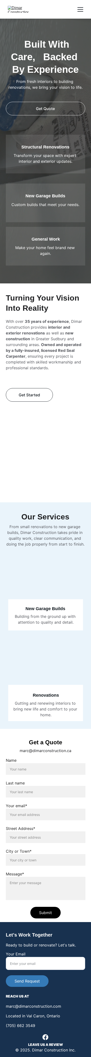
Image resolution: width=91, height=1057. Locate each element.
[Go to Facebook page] (45, 1037)
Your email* (16, 805)
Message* (15, 874)
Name (11, 760)
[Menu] (80, 9)
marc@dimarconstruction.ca (45, 750)
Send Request (27, 981)
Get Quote (45, 108)
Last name (15, 783)
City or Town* (19, 851)
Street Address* (20, 828)
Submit (45, 912)
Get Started (29, 394)
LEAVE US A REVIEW (45, 1044)
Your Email (15, 954)
